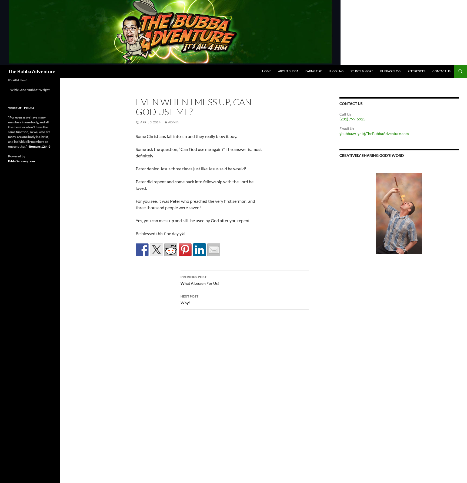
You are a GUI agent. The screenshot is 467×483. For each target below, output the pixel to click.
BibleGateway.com (21, 161)
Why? (189, 299)
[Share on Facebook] (142, 249)
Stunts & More (362, 71)
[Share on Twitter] (156, 249)
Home (266, 71)
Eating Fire (313, 71)
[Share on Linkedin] (199, 249)
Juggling (336, 71)
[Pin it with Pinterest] (185, 249)
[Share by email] (213, 249)
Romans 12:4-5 (40, 146)
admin (173, 122)
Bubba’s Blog (390, 71)
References (416, 71)
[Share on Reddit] (170, 249)
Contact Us (441, 71)
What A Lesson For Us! (200, 280)
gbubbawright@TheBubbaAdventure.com (374, 133)
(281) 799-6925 (352, 119)
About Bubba (288, 71)
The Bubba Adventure (31, 71)
